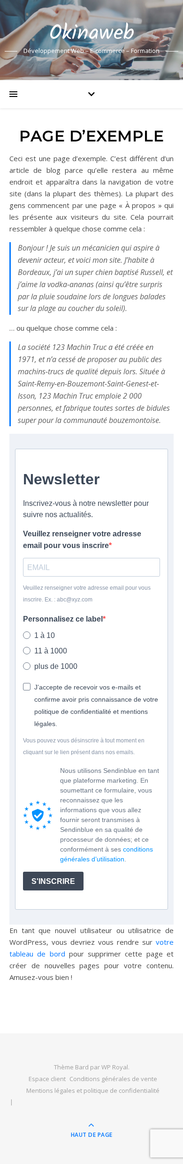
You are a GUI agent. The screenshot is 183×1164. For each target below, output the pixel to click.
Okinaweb (91, 33)
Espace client (47, 1079)
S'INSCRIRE (53, 881)
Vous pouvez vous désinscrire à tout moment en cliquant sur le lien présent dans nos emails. (84, 746)
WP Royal (114, 1067)
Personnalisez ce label (63, 619)
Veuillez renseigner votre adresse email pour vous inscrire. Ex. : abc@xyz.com (87, 594)
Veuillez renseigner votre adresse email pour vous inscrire (82, 539)
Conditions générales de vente (113, 1079)
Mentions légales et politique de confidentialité (93, 1090)
